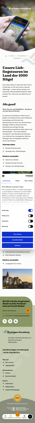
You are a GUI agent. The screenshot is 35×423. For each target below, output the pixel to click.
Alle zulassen (17, 234)
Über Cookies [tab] (29, 180)
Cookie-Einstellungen (13, 390)
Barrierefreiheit (11, 376)
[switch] (30, 215)
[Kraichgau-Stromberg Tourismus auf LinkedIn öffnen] (16, 321)
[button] (30, 416)
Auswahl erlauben (17, 240)
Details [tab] (17, 180)
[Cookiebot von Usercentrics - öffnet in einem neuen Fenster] (25, 176)
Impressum (9, 383)
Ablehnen (17, 245)
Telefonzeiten (10, 365)
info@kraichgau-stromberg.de (16, 350)
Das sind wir (10, 362)
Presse (8, 373)
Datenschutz (10, 387)
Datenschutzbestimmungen (22, 315)
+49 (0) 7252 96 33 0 (11, 353)
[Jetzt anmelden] (28, 311)
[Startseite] (6, 56)
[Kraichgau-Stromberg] (17, 8)
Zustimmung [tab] (6, 180)
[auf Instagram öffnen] (10, 321)
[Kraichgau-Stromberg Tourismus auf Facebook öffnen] (5, 321)
